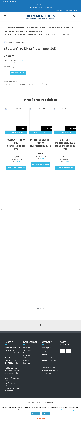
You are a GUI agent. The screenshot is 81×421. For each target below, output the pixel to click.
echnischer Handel (49, 364)
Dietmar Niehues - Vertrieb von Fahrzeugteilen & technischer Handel (33, 27)
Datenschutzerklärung (66, 410)
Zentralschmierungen (49, 367)
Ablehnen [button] (46, 414)
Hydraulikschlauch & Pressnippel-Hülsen (22, 34)
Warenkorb (59, 10)
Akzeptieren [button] (35, 414)
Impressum (27, 363)
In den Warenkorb (17, 73)
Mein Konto (68, 10)
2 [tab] (40, 308)
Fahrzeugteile (46, 348)
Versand (20, 60)
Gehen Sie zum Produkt (16, 168)
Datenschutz (27, 360)
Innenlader (45, 351)
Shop (68, 27)
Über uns (26, 348)
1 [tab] (37, 308)
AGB (24, 358)
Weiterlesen (40, 418)
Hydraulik (45, 354)
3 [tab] (43, 308)
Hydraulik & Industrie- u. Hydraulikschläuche (23, 31)
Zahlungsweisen (29, 350)
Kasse (75, 10)
